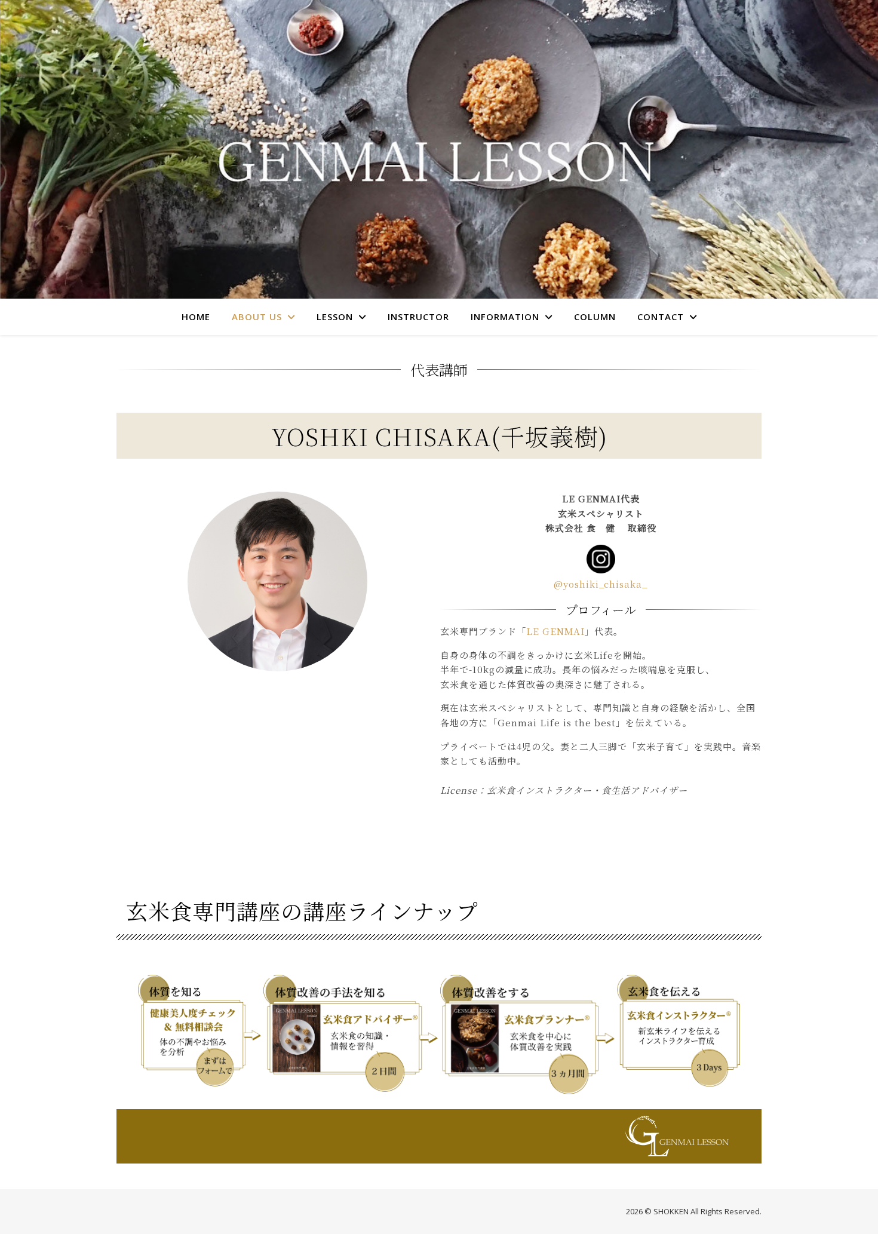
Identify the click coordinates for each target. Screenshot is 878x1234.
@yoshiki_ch (585, 584)
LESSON (335, 317)
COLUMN (595, 317)
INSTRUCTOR (418, 317)
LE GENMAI (555, 631)
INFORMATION (505, 317)
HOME (196, 317)
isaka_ (631, 584)
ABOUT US (257, 317)
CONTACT (660, 317)
